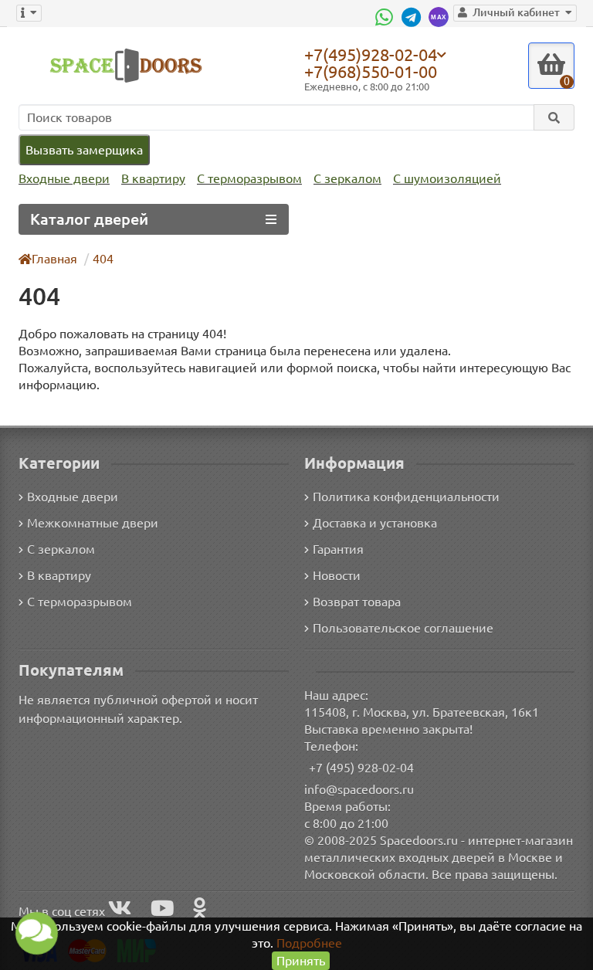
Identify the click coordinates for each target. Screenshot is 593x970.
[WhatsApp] (386, 17)
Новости (337, 575)
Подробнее (309, 943)
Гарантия (338, 549)
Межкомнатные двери (92, 523)
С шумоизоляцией (447, 178)
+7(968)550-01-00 (370, 71)
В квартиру (153, 178)
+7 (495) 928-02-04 (361, 768)
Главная (54, 259)
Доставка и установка (375, 523)
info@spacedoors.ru (359, 789)
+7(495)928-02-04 (370, 54)
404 (103, 259)
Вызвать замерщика (84, 150)
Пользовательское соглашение (403, 628)
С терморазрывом (249, 178)
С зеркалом (347, 178)
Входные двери (64, 178)
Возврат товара (357, 602)
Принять (300, 961)
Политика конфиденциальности (406, 497)
